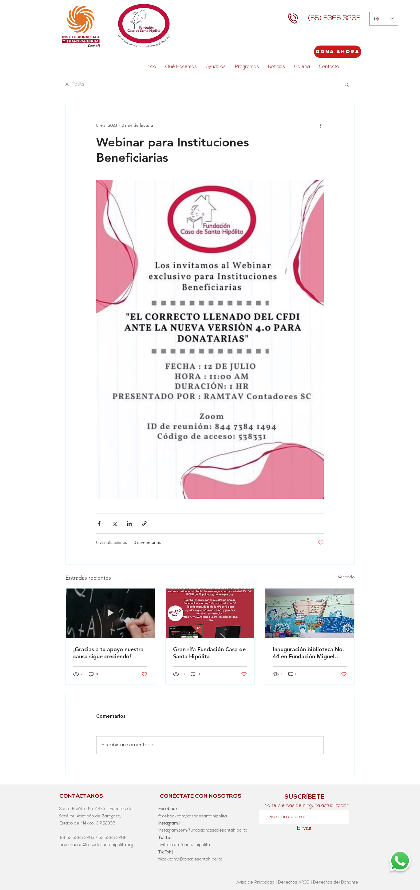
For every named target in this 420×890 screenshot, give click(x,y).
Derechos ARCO (294, 882)
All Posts (74, 84)
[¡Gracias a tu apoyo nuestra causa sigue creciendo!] (110, 613)
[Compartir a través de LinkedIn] (129, 523)
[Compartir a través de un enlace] (144, 523)
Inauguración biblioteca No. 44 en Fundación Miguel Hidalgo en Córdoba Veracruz (308, 653)
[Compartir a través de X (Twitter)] (114, 523)
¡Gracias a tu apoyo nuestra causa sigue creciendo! (108, 653)
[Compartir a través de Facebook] (99, 523)
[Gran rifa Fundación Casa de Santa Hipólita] (210, 613)
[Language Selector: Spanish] (383, 19)
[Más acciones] (320, 125)
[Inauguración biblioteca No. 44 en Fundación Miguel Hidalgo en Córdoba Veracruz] (309, 613)
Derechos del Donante (335, 882)
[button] (347, 84)
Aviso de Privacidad (255, 882)
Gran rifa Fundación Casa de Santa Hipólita (209, 653)
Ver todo (346, 577)
